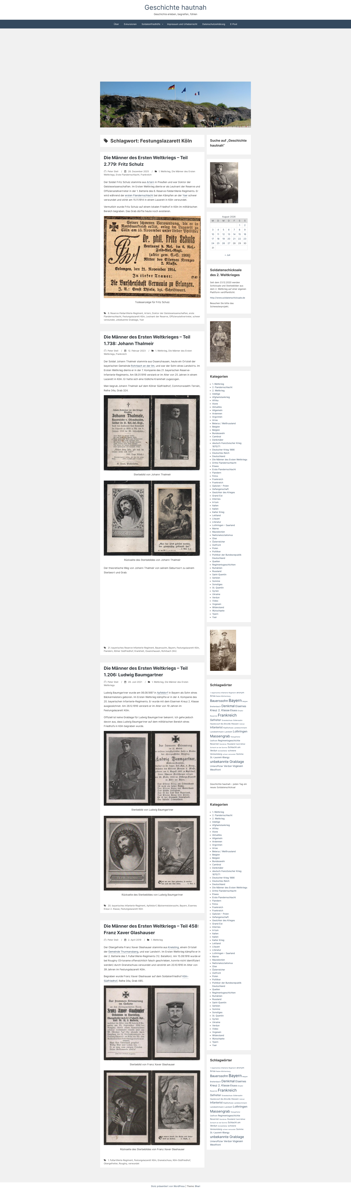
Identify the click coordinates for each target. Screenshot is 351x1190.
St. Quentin (218, 587)
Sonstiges (217, 584)
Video (215, 600)
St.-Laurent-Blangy (220, 757)
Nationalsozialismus (222, 535)
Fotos (215, 476)
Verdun (216, 597)
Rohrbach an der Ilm (143, 365)
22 (239, 238)
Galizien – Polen (220, 485)
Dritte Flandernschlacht (224, 462)
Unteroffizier (216, 766)
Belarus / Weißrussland (224, 423)
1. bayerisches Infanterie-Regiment (223, 693)
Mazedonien (218, 531)
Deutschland (218, 456)
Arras (215, 420)
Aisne (215, 403)
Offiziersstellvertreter (180, 316)
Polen (215, 548)
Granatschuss (165, 1160)
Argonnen (217, 416)
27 (229, 243)
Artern (150, 182)
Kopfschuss (228, 728)
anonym (240, 692)
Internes (216, 499)
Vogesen (216, 604)
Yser (185, 195)
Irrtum (215, 502)
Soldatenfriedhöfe (151, 24)
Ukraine (216, 594)
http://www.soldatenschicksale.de (227, 297)
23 (245, 238)
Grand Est (217, 495)
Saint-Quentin (219, 574)
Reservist (214, 744)
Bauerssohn (161, 647)
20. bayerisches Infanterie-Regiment (126, 905)
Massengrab (220, 736)
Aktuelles (217, 407)
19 (223, 238)
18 (218, 238)
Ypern (215, 614)
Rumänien (217, 568)
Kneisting (173, 947)
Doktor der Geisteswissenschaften (170, 313)
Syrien (215, 591)
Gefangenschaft (220, 489)
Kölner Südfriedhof (123, 651)
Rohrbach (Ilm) (169, 651)
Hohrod (241, 724)
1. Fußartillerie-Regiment (120, 1160)
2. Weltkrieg (218, 390)
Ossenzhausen (152, 651)
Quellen (216, 561)
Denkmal (228, 706)
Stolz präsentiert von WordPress (168, 1186)
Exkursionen (130, 24)
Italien (215, 505)
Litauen (216, 518)
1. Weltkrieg (164, 171)
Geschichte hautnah (175, 7)
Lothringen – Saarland (223, 525)
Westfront (215, 769)
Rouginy (123, 1163)
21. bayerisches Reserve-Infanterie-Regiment (131, 647)
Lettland (216, 515)
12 (223, 234)
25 (218, 243)
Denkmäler (217, 439)
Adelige (216, 393)
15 (239, 234)
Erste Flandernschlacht (127, 174)
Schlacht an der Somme (218, 747)
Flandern (108, 651)
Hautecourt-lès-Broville (220, 724)
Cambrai (216, 436)
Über (116, 24)
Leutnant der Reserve (157, 316)
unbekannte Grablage (127, 319)
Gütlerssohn (237, 720)
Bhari (197, 1186)
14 (234, 234)
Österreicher (218, 541)
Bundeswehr (218, 433)
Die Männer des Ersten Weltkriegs (229, 459)
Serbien (216, 577)
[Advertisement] (175, 55)
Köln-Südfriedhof (181, 1160)
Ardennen (217, 413)
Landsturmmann (240, 728)
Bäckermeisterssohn (168, 905)
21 (234, 238)
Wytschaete (218, 610)
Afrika (215, 400)
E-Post (233, 24)
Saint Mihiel (240, 744)
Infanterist (216, 727)
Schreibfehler (222, 751)
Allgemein (217, 410)
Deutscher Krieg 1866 (223, 449)
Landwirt (228, 732)
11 (218, 234)
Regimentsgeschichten (224, 564)
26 (223, 243)
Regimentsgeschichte (229, 740)
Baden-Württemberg (223, 696)
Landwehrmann (217, 732)
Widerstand (218, 607)
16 (245, 234)
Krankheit (139, 651)
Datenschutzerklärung (213, 24)
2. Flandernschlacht (222, 387)
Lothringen (240, 731)
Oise (214, 538)
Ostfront (216, 545)
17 (213, 238)
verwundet (133, 1163)
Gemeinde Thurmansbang (123, 951)
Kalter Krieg (218, 512)
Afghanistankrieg (221, 397)
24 (212, 243)
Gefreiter (215, 720)
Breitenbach (215, 706)
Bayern (172, 647)
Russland (216, 571)
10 (213, 234)
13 (229, 234)
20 (228, 238)
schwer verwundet (229, 754)
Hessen (235, 724)
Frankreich (146, 174)
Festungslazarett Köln (134, 316)
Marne (215, 528)
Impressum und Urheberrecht (182, 24)
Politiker (216, 551)
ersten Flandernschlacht (139, 195)
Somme (216, 581)
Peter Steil (113, 171)
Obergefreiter (111, 1163)
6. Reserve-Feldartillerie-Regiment (125, 313)
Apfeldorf (162, 692)
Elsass (215, 466)
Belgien (216, 426)
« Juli (227, 255)
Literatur (216, 522)
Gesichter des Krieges (223, 492)
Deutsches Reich (220, 453)
